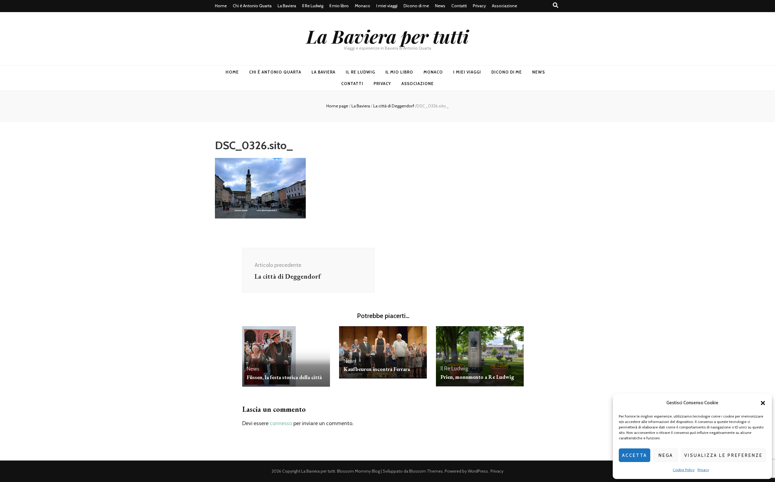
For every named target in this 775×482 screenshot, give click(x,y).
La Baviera (287, 5)
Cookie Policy (683, 469)
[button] (763, 403)
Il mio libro (339, 5)
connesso (281, 423)
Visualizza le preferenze (723, 455)
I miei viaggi (386, 5)
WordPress (478, 471)
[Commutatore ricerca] (555, 5)
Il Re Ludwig (312, 5)
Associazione (504, 5)
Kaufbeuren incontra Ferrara (377, 369)
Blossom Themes (426, 471)
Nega (665, 455)
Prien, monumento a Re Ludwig (477, 376)
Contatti (459, 5)
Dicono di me (416, 5)
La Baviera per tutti (387, 36)
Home (221, 5)
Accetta (634, 455)
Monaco (362, 5)
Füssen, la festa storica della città (284, 377)
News (440, 5)
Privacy (703, 469)
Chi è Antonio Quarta (252, 5)
